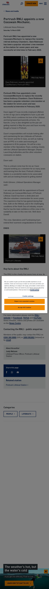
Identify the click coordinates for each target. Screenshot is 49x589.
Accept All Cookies (24, 307)
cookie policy (34, 290)
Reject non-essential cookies (24, 301)
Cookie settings (28, 296)
